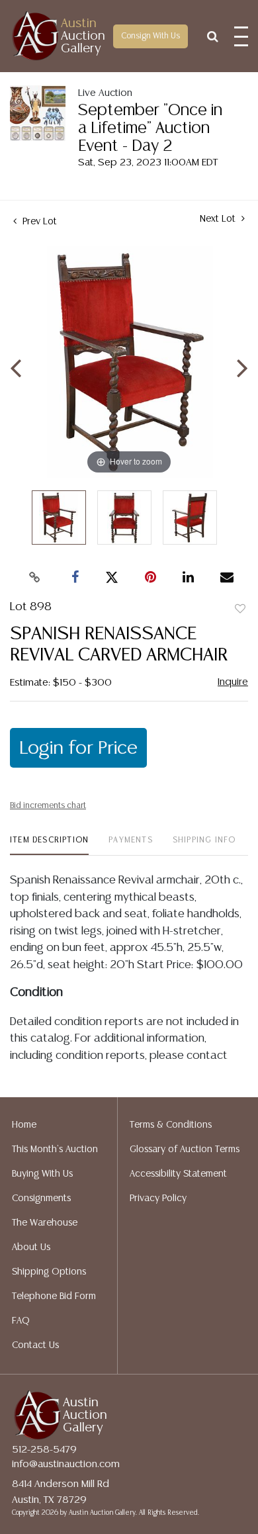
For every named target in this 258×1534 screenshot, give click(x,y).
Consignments (41, 1198)
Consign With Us (150, 36)
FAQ (21, 1321)
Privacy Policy (158, 1198)
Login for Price (78, 748)
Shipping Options (49, 1272)
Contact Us (35, 1345)
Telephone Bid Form (54, 1296)
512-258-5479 (44, 1450)
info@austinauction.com (66, 1464)
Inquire (233, 682)
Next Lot (219, 219)
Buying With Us (42, 1174)
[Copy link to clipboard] (35, 578)
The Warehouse (44, 1223)
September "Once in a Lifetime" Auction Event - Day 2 (150, 128)
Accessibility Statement (178, 1174)
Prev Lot (38, 221)
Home (24, 1125)
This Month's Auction (55, 1149)
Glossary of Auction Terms (184, 1149)
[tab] (49, 845)
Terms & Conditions (171, 1125)
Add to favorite (240, 609)
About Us (31, 1247)
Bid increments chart (48, 805)
